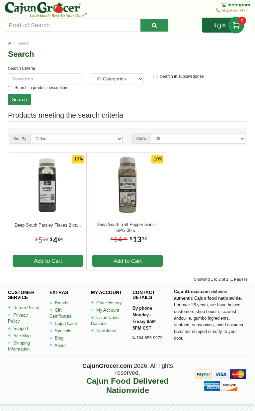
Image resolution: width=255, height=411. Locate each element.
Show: (141, 138)
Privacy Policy (18, 318)
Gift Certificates (60, 313)
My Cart (236, 25)
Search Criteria (21, 68)
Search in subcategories (182, 76)
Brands (60, 302)
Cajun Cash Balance (105, 320)
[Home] (9, 43)
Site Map (21, 335)
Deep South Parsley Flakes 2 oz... (48, 225)
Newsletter (106, 330)
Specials (62, 330)
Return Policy (25, 307)
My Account (107, 310)
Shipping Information (19, 346)
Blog (58, 338)
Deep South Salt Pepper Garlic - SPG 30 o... (127, 227)
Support (20, 328)
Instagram (238, 4)
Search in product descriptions (42, 87)
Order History (108, 302)
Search (23, 43)
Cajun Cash (65, 323)
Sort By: (20, 139)
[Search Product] (154, 25)
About (59, 345)
